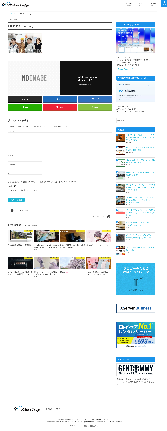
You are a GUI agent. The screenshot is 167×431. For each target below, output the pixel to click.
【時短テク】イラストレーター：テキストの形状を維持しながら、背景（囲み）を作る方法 (140, 137)
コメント (12, 131)
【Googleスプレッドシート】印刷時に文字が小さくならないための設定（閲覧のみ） (140, 212)
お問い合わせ (154, 4)
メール (11, 164)
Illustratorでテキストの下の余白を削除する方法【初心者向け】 (140, 149)
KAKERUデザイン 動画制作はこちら (83, 426)
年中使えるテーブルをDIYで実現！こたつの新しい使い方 (140, 224)
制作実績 (129, 4)
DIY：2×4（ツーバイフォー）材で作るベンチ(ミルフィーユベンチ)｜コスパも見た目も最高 (140, 187)
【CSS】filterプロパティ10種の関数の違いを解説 (140, 249)
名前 (10, 156)
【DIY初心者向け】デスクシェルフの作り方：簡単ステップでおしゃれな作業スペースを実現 (140, 200)
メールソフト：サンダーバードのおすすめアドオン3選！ (140, 174)
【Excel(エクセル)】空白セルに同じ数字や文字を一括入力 (140, 161)
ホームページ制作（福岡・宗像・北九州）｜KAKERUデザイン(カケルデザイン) (82, 421)
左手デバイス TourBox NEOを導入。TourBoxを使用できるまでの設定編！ (140, 236)
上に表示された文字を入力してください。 (23, 190)
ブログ (140, 4)
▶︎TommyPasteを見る (124, 69)
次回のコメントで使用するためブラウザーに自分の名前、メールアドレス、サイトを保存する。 (44, 182)
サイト (10, 173)
